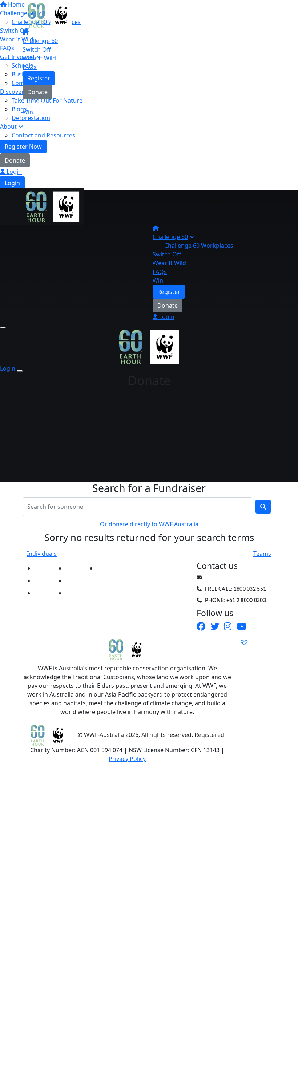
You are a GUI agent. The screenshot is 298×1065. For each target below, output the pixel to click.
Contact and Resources (43, 135)
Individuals (42, 554)
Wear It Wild (39, 58)
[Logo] (50, 15)
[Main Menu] (3, 328)
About (8, 127)
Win (28, 112)
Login (13, 172)
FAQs (30, 67)
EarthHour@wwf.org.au (239, 578)
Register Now (23, 147)
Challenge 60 (40, 41)
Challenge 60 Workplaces (198, 246)
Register (38, 78)
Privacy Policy (127, 759)
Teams (262, 554)
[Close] (20, 371)
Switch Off (37, 49)
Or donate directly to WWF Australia (149, 524)
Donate (15, 160)
